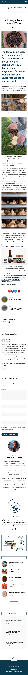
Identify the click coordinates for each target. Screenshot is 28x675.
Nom (2, 404)
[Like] (9, 291)
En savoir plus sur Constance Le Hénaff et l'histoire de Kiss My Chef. (14, 488)
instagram (2, 2)
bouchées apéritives (16, 277)
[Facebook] (12, 291)
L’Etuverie (4, 157)
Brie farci (3, 282)
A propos (7, 664)
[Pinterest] (18, 291)
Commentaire (4, 389)
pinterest (5, 2)
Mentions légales (14, 664)
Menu (25, 7)
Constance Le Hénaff (14, 458)
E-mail (2, 412)
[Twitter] (15, 291)
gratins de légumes (16, 279)
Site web (3, 420)
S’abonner (17, 666)
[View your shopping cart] (26, 2)
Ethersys (15, 670)
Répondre (3, 369)
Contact (21, 664)
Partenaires (11, 666)
